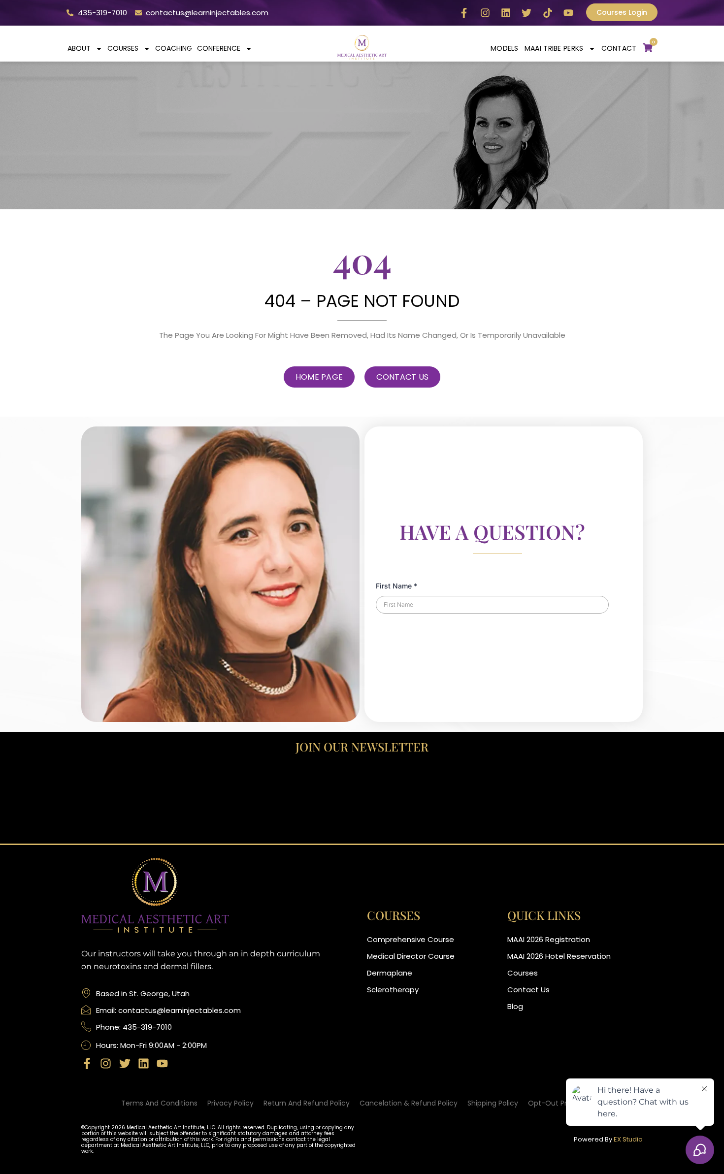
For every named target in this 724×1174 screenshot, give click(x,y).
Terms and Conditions (159, 1103)
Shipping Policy (492, 1103)
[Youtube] (568, 13)
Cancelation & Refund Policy (409, 1103)
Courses (122, 48)
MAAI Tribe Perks (554, 48)
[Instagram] (485, 13)
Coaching (173, 48)
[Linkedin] (506, 13)
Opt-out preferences (565, 1103)
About (79, 48)
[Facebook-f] (464, 13)
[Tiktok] (548, 13)
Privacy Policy (230, 1103)
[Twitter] (526, 13)
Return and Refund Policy (306, 1103)
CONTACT (619, 48)
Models (505, 48)
